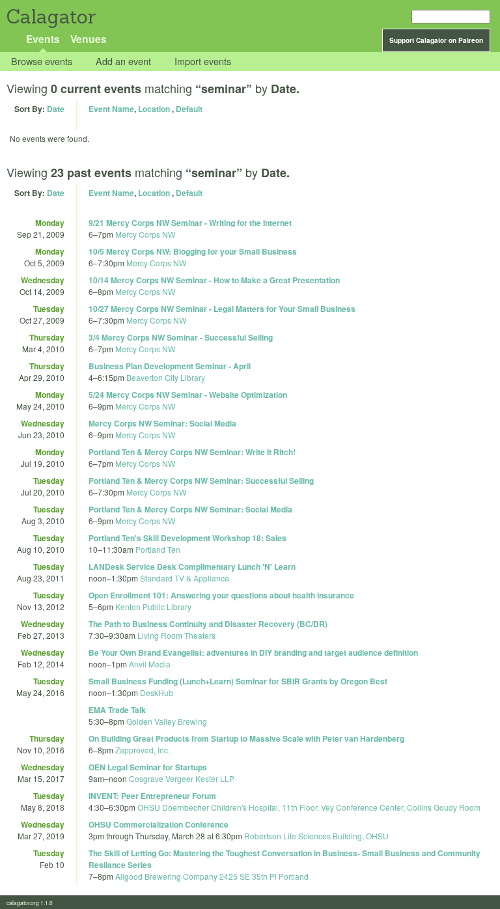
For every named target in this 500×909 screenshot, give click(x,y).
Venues (88, 38)
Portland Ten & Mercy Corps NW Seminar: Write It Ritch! (192, 452)
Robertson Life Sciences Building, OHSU (316, 835)
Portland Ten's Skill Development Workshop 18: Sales (187, 538)
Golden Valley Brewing (166, 721)
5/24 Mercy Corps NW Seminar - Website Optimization (188, 394)
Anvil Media (150, 663)
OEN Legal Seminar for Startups (148, 767)
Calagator (50, 17)
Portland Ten (157, 549)
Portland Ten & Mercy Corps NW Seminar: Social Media (190, 509)
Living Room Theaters (176, 635)
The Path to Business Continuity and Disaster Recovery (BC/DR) (208, 624)
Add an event (123, 61)
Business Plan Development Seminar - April (170, 366)
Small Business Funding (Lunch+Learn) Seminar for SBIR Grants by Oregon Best (238, 681)
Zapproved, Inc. (142, 749)
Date (55, 109)
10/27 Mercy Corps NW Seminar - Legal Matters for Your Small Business (222, 309)
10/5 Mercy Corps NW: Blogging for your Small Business (193, 251)
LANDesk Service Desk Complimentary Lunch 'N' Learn (192, 566)
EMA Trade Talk (117, 710)
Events (43, 38)
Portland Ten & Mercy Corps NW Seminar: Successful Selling (201, 480)
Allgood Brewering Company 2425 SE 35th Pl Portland (212, 876)
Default (189, 109)
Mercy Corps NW (145, 234)
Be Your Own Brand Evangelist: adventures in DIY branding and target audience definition (253, 652)
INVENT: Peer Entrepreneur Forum (152, 796)
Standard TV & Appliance (184, 577)
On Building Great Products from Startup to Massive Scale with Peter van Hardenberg (246, 738)
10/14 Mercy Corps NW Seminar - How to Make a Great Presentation (214, 280)
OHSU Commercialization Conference (159, 824)
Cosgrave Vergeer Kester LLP (181, 778)
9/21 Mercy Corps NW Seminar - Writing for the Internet (190, 223)
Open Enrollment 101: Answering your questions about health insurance (221, 595)
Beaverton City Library (165, 377)
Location (154, 109)
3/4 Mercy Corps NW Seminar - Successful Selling (181, 337)
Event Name (111, 109)
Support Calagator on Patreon (436, 40)
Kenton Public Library (153, 606)
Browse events (41, 61)
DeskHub (156, 692)
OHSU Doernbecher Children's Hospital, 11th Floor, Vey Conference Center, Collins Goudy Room (308, 807)
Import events (202, 61)
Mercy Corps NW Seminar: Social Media (162, 423)
